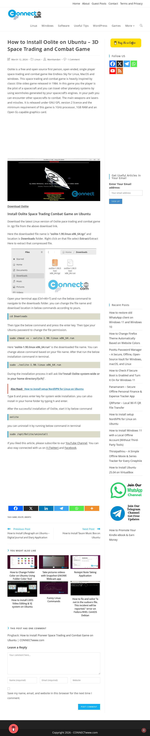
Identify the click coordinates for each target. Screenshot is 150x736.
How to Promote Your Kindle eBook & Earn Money (122, 534)
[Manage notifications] (144, 730)
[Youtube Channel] (112, 71)
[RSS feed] (119, 71)
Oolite (20, 517)
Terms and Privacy (131, 3)
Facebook (70, 448)
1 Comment (74, 59)
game (14, 517)
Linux (37, 59)
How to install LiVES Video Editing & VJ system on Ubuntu (22, 603)
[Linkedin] (46, 508)
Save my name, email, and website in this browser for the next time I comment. (49, 695)
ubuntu (27, 517)
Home (76, 3)
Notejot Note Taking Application (85, 574)
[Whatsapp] (76, 508)
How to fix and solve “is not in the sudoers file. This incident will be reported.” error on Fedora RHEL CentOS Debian (85, 607)
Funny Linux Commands (54, 599)
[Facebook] (15, 508)
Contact (113, 3)
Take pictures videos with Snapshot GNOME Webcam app (54, 575)
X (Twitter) (52, 448)
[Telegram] (61, 508)
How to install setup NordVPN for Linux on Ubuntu (122, 419)
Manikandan (54, 59)
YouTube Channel (76, 443)
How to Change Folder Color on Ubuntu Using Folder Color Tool (22, 575)
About (86, 3)
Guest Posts (99, 3)
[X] (31, 508)
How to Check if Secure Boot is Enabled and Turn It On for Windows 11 (124, 375)
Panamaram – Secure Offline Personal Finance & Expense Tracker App (125, 391)
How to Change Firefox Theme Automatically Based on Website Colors (124, 338)
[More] (92, 508)
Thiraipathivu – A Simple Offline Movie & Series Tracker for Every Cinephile (125, 456)
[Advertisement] (53, 137)
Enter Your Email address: (120, 185)
